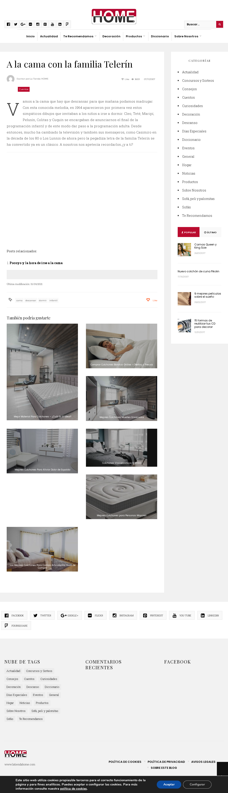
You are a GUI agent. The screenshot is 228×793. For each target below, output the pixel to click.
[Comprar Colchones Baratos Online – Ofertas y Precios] (121, 346)
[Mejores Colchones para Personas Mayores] (121, 496)
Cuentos (23, 89)
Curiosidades (192, 106)
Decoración (111, 36)
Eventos (188, 148)
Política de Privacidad (166, 762)
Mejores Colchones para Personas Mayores (122, 515)
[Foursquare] (67, 24)
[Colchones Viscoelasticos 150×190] (121, 447)
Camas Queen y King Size (205, 246)
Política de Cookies (125, 762)
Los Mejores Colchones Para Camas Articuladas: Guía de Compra (42, 567)
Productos (134, 36)
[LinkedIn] (60, 24)
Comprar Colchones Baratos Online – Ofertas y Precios (121, 364)
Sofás (186, 207)
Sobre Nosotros (186, 36)
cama (19, 300)
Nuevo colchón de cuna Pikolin (198, 271)
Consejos (189, 89)
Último (211, 232)
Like (126, 79)
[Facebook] (8, 24)
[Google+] (23, 24)
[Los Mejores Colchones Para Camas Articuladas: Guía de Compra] (42, 549)
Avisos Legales (203, 762)
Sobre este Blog (164, 768)
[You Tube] (52, 24)
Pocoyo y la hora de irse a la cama (36, 263)
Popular (189, 232)
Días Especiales (194, 131)
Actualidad (49, 36)
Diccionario (160, 36)
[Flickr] (30, 24)
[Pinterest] (45, 24)
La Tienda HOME (39, 78)
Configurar (197, 784)
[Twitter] (16, 24)
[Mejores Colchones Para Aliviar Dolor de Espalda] (42, 451)
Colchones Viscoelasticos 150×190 (121, 463)
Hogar (186, 165)
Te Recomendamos (78, 36)
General (188, 156)
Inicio (30, 36)
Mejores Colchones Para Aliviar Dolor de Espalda (42, 469)
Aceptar (169, 784)
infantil (53, 300)
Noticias (188, 173)
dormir (43, 300)
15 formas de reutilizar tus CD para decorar (204, 324)
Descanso (189, 123)
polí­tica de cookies (73, 789)
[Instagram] (38, 24)
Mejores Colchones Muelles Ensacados (122, 417)
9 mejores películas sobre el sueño (207, 295)
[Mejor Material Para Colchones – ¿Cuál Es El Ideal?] (42, 372)
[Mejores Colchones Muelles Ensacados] (121, 398)
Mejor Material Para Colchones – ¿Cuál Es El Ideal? (42, 416)
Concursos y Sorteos (198, 80)
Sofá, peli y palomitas (198, 199)
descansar (30, 300)
